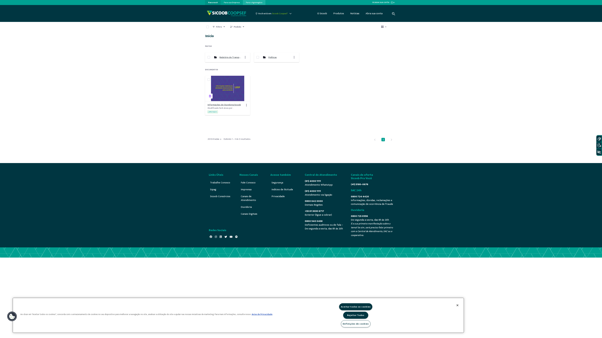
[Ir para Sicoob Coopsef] (226, 13)
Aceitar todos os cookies (356, 306)
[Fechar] (457, 305)
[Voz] (599, 145)
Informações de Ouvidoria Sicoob (224, 105)
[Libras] (599, 139)
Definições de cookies (356, 324)
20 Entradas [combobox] (213, 139)
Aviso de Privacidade (262, 314)
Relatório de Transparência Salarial (230, 57)
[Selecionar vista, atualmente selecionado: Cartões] (384, 26)
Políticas (272, 57)
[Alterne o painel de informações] (393, 26)
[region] (238, 315)
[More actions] (245, 57)
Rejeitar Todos (355, 315)
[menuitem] (213, 2)
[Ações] (246, 105)
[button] (12, 316)
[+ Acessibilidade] (599, 152)
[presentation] (213, 2)
